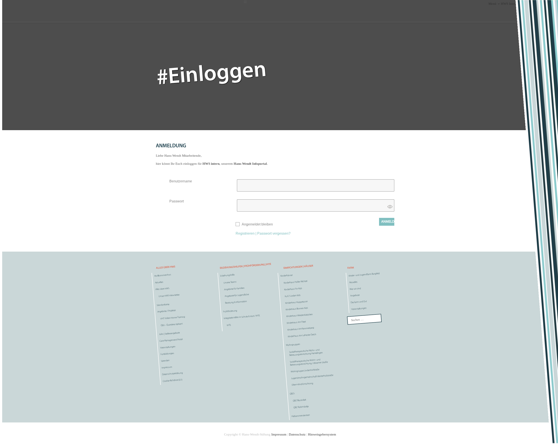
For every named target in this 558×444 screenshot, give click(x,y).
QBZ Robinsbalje (301, 407)
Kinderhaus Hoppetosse (296, 302)
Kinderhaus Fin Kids (293, 289)
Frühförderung (230, 311)
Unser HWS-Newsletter (169, 296)
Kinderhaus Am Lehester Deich (302, 335)
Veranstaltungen (168, 347)
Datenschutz (297, 434)
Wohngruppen (293, 345)
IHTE (229, 325)
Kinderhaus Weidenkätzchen (299, 315)
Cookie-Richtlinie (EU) (173, 380)
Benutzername (180, 181)
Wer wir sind (355, 289)
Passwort (176, 201)
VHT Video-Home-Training (172, 318)
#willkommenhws (162, 275)
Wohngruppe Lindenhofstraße (305, 370)
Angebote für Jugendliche (236, 295)
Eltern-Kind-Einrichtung (302, 384)
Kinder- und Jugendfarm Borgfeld (363, 274)
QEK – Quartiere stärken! (172, 325)
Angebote (355, 295)
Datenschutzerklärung (172, 374)
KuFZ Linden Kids (293, 296)
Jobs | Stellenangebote (169, 334)
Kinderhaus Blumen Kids (297, 309)
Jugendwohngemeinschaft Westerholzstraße (312, 377)
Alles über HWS (162, 289)
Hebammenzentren (300, 416)
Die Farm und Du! (358, 302)
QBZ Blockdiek (299, 400)
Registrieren (245, 233)
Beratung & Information (236, 302)
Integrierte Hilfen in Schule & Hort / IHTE (241, 317)
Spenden (165, 360)
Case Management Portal (171, 340)
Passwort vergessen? (274, 233)
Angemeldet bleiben (257, 224)
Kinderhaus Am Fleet (296, 323)
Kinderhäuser (287, 275)
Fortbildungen (167, 354)
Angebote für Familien (234, 289)
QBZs (292, 393)
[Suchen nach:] (364, 319)
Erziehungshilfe (227, 275)
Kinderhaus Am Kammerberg (300, 329)
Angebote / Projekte (166, 311)
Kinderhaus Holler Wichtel (296, 282)
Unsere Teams (229, 282)
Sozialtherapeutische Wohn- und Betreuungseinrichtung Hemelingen (306, 353)
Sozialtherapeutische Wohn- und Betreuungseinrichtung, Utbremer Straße (309, 362)
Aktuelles (159, 282)
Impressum (167, 367)
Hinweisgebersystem (322, 434)
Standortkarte (163, 305)
